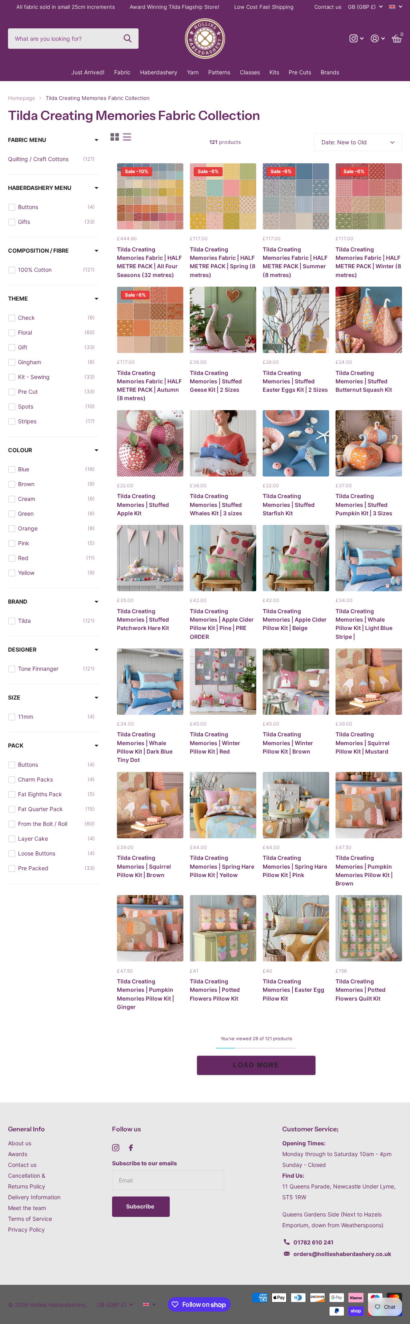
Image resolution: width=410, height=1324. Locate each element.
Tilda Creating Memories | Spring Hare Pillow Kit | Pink (295, 866)
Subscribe (140, 1206)
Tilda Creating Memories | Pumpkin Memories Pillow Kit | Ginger (145, 994)
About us (19, 1143)
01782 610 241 (313, 1242)
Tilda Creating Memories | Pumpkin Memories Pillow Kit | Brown (364, 870)
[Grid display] (115, 137)
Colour (20, 450)
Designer (22, 649)
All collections (122, 72)
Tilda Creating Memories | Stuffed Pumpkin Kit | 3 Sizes (364, 504)
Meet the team (27, 1207)
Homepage (21, 98)
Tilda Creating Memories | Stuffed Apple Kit (143, 504)
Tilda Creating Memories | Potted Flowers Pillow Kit (215, 990)
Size (14, 697)
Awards (17, 1154)
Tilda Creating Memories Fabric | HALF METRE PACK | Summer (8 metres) (295, 262)
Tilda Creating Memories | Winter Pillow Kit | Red (215, 743)
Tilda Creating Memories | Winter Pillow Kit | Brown (288, 743)
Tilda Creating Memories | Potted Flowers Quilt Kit (361, 990)
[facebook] (131, 1148)
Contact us (328, 7)
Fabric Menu (27, 139)
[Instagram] (115, 1147)
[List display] (127, 137)
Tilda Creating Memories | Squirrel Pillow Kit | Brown (144, 866)
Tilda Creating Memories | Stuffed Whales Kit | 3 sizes (216, 504)
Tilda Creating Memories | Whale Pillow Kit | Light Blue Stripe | (364, 624)
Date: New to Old (344, 142)
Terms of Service (30, 1218)
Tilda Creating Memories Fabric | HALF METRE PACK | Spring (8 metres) (222, 262)
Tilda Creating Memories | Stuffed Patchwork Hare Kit (143, 620)
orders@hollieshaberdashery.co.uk (342, 1253)
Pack (16, 745)
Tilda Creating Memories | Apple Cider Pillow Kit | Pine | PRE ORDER (222, 624)
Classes (250, 72)
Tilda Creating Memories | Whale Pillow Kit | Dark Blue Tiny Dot (145, 747)
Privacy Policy (26, 1229)
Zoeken (128, 38)
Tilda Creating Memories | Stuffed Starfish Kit (289, 504)
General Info (26, 1129)
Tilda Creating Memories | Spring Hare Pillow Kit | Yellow (222, 866)
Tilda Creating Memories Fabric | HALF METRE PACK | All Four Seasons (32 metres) (149, 262)
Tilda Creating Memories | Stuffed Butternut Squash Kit (364, 381)
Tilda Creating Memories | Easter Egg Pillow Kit (293, 990)
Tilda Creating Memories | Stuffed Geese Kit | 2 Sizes (216, 381)
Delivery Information (34, 1197)
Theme (18, 298)
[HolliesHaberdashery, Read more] (356, 39)
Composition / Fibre (38, 250)
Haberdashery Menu (39, 187)
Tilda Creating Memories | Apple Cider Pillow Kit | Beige (295, 620)
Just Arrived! (88, 72)
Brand (17, 601)
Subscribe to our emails (144, 1163)
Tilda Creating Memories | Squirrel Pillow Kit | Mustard (363, 743)
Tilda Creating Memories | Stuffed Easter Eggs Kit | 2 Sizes (295, 381)
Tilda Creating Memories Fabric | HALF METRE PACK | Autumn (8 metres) (149, 385)
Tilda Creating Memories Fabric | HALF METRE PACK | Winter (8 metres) (368, 262)
